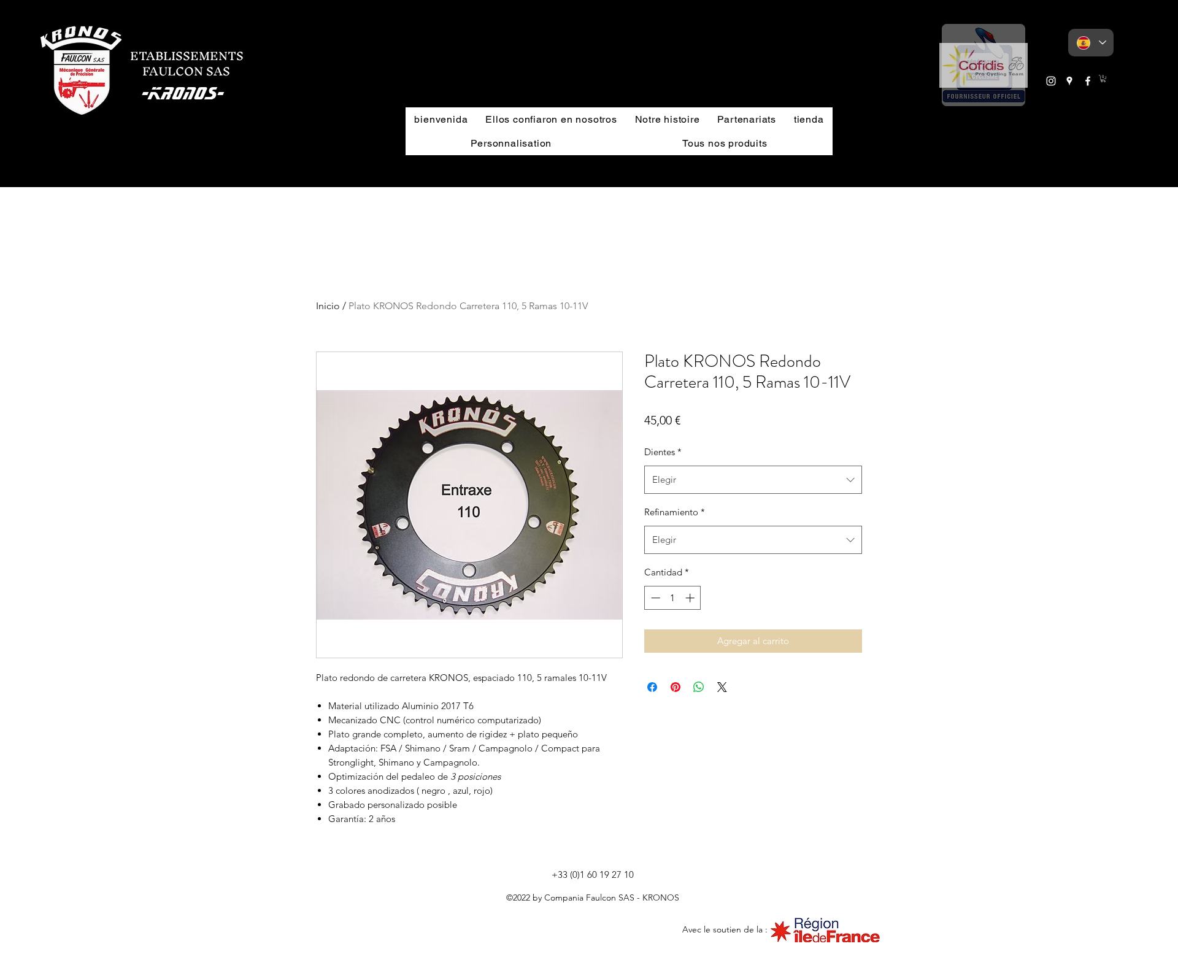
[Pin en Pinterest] (675, 687)
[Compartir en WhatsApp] (698, 687)
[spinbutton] (673, 597)
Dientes (663, 452)
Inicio (328, 306)
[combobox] (753, 480)
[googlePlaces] (1069, 81)
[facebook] (1088, 81)
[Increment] (691, 597)
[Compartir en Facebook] (652, 687)
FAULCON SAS (180, 71)
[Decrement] (654, 597)
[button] (983, 65)
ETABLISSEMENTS (187, 55)
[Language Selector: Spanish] (1091, 42)
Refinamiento (674, 512)
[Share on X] (722, 687)
